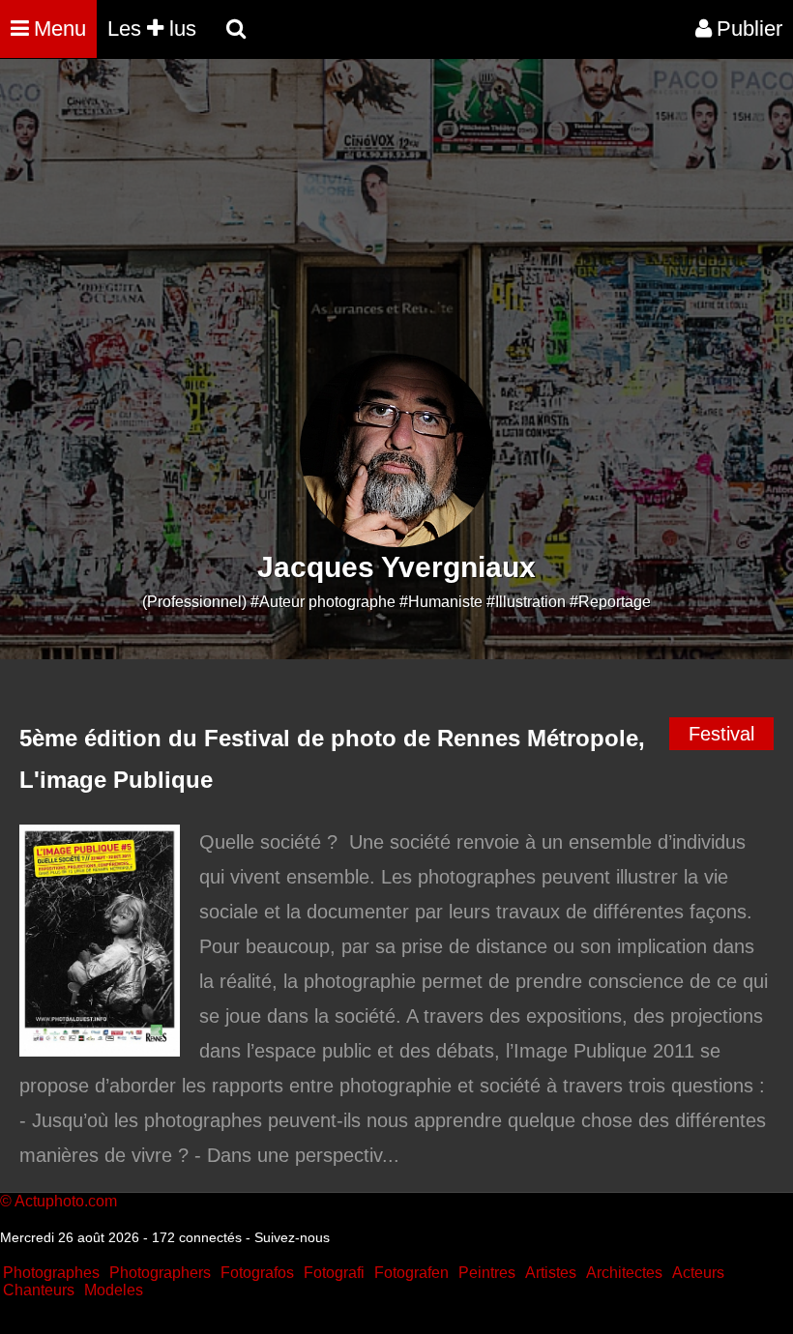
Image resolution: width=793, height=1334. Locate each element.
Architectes (624, 1272)
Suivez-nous (292, 1237)
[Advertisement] (352, 218)
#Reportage (610, 602)
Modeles (113, 1290)
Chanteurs (38, 1290)
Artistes (550, 1272)
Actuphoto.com (66, 1201)
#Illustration (526, 602)
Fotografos (257, 1272)
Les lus (151, 28)
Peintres (486, 1272)
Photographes (51, 1272)
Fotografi (334, 1272)
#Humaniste (441, 602)
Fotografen (411, 1272)
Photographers (160, 1272)
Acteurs (698, 1272)
